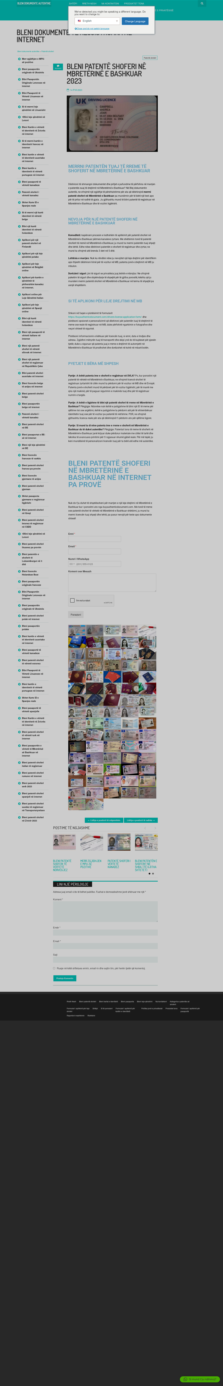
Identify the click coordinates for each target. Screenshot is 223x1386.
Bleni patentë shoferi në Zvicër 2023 (33, 819)
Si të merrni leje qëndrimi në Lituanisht (34, 108)
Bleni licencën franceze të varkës (31, 456)
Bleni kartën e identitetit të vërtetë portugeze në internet (33, 171)
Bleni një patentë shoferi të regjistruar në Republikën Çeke (32, 363)
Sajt (55, 954)
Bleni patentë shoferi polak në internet (33, 617)
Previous (146, 828)
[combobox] (71, 564)
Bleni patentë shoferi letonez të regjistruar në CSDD (33, 523)
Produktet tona (134, 3)
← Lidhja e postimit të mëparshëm (104, 820)
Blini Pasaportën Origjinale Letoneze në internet (33, 83)
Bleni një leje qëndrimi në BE (33, 446)
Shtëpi (73, 3)
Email (72, 546)
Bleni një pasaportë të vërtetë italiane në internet (33, 335)
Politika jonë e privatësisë (157, 10)
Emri (71, 533)
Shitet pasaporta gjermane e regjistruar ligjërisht (33, 499)
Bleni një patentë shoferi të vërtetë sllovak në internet (31, 349)
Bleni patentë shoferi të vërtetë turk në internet (119, 865)
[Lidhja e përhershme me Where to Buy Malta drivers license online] (146, 845)
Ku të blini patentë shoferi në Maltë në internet (146, 865)
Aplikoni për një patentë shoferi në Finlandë (31, 243)
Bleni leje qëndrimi (144, 1001)
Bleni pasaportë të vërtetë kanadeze (31, 183)
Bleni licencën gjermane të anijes (31, 477)
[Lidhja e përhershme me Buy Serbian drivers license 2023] (91, 845)
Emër (56, 927)
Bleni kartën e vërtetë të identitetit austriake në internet (33, 158)
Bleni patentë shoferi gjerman (33, 487)
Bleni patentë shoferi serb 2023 (89, 864)
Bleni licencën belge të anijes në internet (32, 385)
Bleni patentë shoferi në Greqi (33, 511)
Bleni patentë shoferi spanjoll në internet (33, 795)
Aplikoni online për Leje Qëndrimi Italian (32, 296)
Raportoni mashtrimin (75, 1015)
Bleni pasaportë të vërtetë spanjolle (31, 709)
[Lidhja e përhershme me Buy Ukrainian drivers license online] (64, 845)
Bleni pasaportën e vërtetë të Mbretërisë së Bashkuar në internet (32, 750)
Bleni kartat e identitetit (108, 1001)
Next (154, 828)
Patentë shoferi (47, 51)
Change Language (135, 21)
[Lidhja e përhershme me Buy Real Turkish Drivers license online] (119, 845)
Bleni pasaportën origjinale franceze (31, 583)
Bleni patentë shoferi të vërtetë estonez (33, 662)
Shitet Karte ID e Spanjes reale (30, 204)
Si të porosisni (107, 1008)
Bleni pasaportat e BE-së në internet (33, 436)
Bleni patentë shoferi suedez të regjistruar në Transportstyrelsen (33, 807)
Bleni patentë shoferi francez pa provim (33, 467)
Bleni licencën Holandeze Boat (30, 573)
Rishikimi (91, 1015)
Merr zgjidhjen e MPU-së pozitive (33, 60)
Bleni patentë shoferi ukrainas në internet (64, 864)
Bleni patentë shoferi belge (33, 395)
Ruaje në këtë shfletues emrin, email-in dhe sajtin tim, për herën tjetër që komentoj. (101, 968)
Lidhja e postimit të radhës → (141, 820)
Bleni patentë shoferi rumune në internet (33, 774)
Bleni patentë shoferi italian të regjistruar (33, 764)
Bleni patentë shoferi (87, 1001)
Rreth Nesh (89, 3)
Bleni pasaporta (127, 1001)
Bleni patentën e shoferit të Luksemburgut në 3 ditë (32, 559)
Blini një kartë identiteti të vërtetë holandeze (32, 230)
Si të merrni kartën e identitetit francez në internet (32, 144)
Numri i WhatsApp (78, 559)
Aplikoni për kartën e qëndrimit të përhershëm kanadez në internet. (33, 282)
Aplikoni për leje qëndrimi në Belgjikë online (32, 267)
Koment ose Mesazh (79, 571)
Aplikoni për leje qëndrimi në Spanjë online (32, 308)
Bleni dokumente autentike (28, 51)
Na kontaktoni (110, 3)
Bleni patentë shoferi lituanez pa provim (33, 545)
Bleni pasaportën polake (31, 627)
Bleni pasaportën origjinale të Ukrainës (33, 71)
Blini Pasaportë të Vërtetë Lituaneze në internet (32, 96)
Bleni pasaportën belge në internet (31, 405)
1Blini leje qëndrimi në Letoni (33, 118)
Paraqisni (76, 614)
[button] (200, 1379)
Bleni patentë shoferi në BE (33, 426)
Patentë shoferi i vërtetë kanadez (30, 193)
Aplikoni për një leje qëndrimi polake (32, 255)
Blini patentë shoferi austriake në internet (32, 374)
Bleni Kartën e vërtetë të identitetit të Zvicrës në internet (33, 130)
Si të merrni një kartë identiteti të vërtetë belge (32, 216)
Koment (58, 899)
